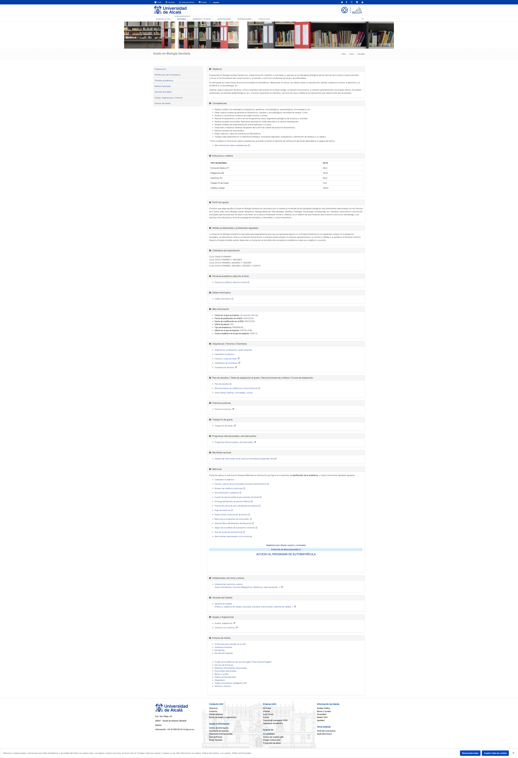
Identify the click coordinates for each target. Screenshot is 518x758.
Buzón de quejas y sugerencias (222, 717)
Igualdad (320, 720)
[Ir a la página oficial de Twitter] (352, 2)
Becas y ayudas (222, 674)
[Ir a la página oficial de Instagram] (357, 2)
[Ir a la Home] (170, 9)
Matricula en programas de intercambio (232, 519)
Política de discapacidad (225, 677)
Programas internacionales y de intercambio (234, 442)
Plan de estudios (222, 384)
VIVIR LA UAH (264, 19)
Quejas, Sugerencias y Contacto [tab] (169, 97)
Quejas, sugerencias (223, 623)
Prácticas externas (223, 409)
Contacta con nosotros (225, 627)
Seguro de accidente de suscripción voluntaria (235, 527)
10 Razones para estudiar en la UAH (230, 644)
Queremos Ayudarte (223, 647)
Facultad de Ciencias (249, 315)
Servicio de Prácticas (224, 665)
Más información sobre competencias (231, 145)
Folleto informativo (223, 299)
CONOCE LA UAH (163, 19)
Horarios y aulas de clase (225, 358)
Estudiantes (220, 650)
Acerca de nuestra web (273, 737)
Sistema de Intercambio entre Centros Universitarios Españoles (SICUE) (246, 458)
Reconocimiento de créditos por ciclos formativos (236, 388)
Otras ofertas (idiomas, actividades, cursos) (234, 392)
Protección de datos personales (285, 549)
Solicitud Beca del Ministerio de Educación (233, 523)
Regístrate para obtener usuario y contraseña (286, 545)
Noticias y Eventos (223, 686)
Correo (266, 717)
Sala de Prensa (215, 737)
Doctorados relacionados (225, 671)
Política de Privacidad (241, 753)
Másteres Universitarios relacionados (231, 668)
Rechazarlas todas (470, 753)
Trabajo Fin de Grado (224, 426)
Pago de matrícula (222, 510)
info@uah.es (188, 729)
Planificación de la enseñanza (167, 75)
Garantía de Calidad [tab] (163, 92)
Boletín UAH (322, 717)
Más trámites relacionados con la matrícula (233, 536)
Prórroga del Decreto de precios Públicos (232, 501)
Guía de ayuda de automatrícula (228, 532)
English (204, 2)
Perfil (159, 2)
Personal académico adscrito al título (231, 282)
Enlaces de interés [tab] (163, 103)
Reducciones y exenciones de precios (231, 514)
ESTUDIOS (181, 19)
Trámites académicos (164, 80)
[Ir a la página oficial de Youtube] (362, 2)
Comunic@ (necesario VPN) (275, 720)
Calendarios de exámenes (226, 363)
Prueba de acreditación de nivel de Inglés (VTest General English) (243, 662)
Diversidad (321, 714)
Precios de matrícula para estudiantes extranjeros (236, 506)
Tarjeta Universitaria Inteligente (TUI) (231, 683)
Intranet (266, 711)
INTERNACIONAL (245, 19)
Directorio (213, 708)
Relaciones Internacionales (220, 734)
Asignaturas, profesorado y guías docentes (233, 350)
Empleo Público (323, 708)
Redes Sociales (215, 740)
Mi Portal (267, 708)
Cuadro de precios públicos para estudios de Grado (237, 497)
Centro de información (219, 728)
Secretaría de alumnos (219, 731)
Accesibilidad (269, 734)
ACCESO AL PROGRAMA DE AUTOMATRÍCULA (286, 554)
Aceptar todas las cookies (495, 753)
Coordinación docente (224, 367)
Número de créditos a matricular (229, 488)
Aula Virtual (268, 714)
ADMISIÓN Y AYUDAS (202, 19)
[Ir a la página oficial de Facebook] (346, 2)
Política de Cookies (210, 753)
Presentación (160, 69)
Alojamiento (220, 680)
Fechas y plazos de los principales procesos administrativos (241, 484)
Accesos (171, 2)
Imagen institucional (271, 740)
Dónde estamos (216, 714)
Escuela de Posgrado (224, 653)
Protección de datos (272, 743)
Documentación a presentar (227, 492)
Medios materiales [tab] (163, 86)
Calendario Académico (224, 354)
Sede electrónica (187, 2)
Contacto (213, 711)
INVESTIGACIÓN (224, 19)
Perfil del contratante (326, 731)
